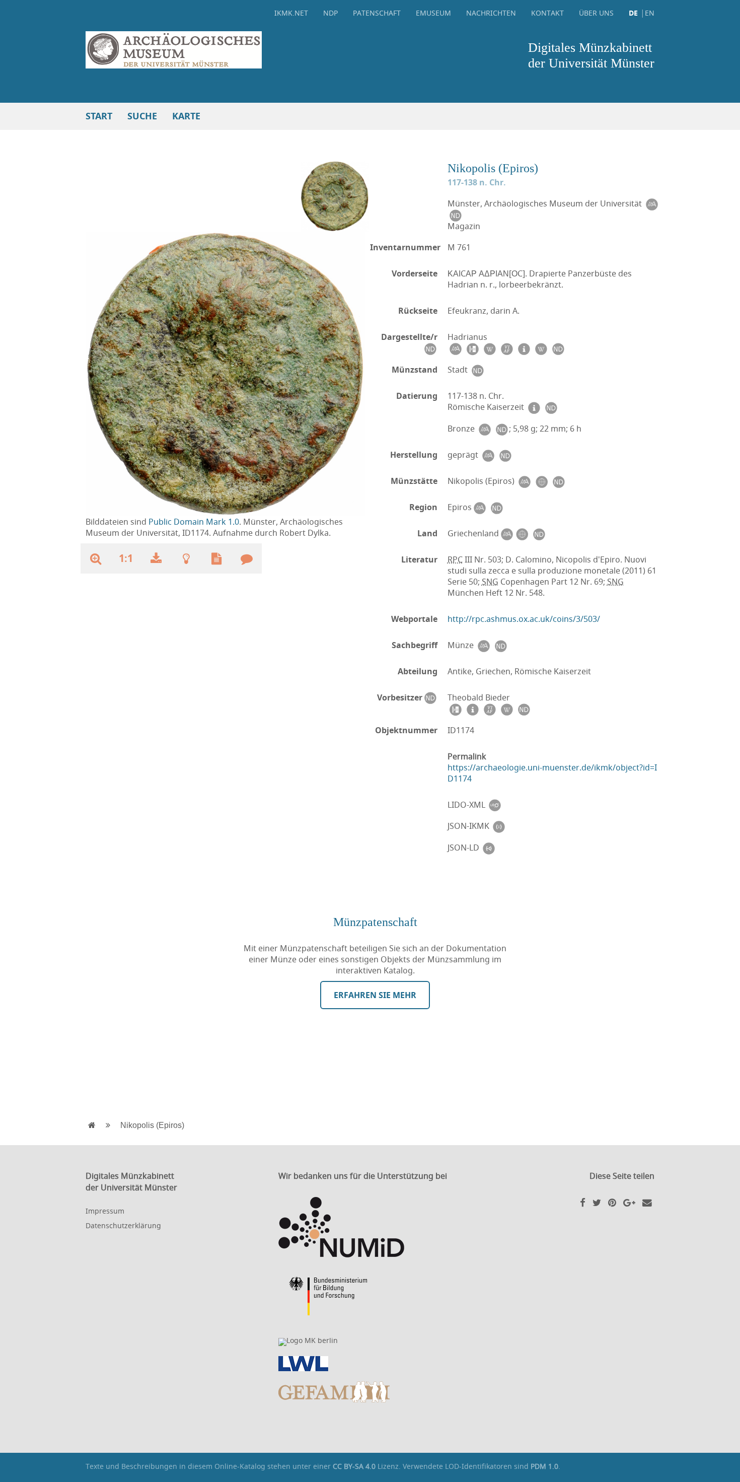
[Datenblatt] (216, 558)
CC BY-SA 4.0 (354, 1466)
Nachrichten (491, 13)
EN (649, 13)
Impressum (105, 1211)
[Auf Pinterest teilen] (612, 1202)
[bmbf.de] (369, 1297)
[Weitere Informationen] (186, 558)
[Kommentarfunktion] (247, 558)
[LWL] (369, 1363)
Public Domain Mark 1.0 (194, 521)
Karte (186, 116)
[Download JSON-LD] (488, 848)
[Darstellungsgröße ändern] (96, 558)
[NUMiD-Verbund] (369, 1227)
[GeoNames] (541, 481)
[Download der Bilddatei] (156, 558)
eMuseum (433, 13)
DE (633, 13)
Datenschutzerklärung (123, 1225)
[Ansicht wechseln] (335, 195)
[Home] (225, 49)
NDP (330, 13)
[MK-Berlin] (369, 1342)
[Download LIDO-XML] (494, 805)
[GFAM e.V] (369, 1391)
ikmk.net (291, 13)
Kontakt (547, 13)
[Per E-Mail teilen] (647, 1202)
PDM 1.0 (544, 1466)
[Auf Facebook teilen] (582, 1202)
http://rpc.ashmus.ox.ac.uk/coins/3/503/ (524, 618)
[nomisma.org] (651, 203)
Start (99, 116)
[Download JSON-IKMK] (498, 826)
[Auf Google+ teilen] (629, 1202)
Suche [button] (142, 116)
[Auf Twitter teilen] (597, 1202)
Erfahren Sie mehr (375, 995)
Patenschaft (377, 13)
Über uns (596, 13)
